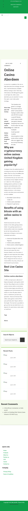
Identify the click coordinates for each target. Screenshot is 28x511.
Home (5, 450)
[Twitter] (14, 11)
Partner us (6, 457)
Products (5, 453)
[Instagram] (18, 11)
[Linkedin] (9, 11)
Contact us (6, 464)
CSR (4, 459)
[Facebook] (23, 11)
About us (5, 455)
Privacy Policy (7, 471)
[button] (25, 17)
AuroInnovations (14, 504)
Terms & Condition (8, 474)
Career (5, 462)
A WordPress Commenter (11, 408)
